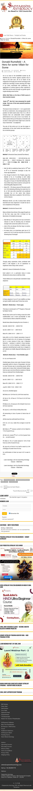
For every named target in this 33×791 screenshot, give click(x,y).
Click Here (19, 461)
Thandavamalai (5, 718)
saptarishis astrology (23, 479)
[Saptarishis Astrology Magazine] (16, 7)
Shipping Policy (5, 756)
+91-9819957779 (11, 769)
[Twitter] (17, 785)
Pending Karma (5, 736)
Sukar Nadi (4, 708)
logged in (19, 497)
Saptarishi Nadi (5, 714)
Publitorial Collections (7, 732)
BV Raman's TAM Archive (8, 728)
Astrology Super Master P (9, 35)
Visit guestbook (5, 533)
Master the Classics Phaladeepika (10, 720)
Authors (3, 744)
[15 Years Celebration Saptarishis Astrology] (16, 22)
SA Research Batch (6, 734)
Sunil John (4, 481)
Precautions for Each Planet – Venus (12, 487)
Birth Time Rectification (7, 726)
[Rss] (13, 785)
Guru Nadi (4, 712)
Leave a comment (8, 71)
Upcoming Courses (6, 746)
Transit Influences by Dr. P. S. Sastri (21, 491)
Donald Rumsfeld (9, 479)
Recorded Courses (6, 748)
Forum (3, 730)
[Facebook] (15, 785)
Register (4, 517)
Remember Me (14, 513)
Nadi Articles (4, 710)
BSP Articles (4, 706)
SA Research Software (7, 724)
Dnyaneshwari (5, 716)
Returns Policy (5, 750)
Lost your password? (8, 519)
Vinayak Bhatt (6, 70)
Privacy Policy (5, 754)
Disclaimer (16, 788)
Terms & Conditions (6, 752)
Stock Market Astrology (7, 738)
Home (3, 38)
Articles (8, 38)
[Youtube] (19, 785)
